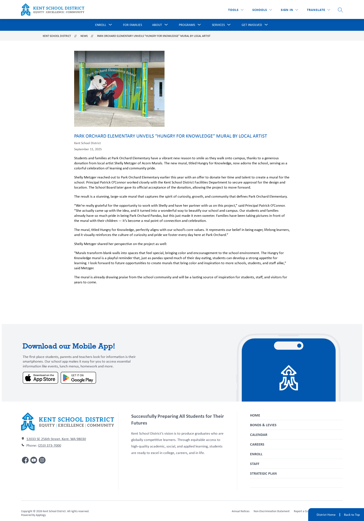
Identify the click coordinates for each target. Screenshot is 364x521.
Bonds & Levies (263, 424)
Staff (254, 463)
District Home (326, 514)
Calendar (258, 434)
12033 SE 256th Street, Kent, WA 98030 (56, 438)
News (84, 36)
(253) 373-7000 (49, 445)
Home (255, 415)
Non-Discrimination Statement (272, 511)
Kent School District (57, 36)
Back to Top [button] (352, 514)
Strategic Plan (263, 473)
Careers (257, 444)
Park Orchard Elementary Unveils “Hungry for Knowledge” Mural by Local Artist (153, 36)
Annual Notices (240, 511)
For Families (132, 25)
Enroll (256, 454)
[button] (289, 9)
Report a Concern (304, 511)
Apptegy (41, 515)
